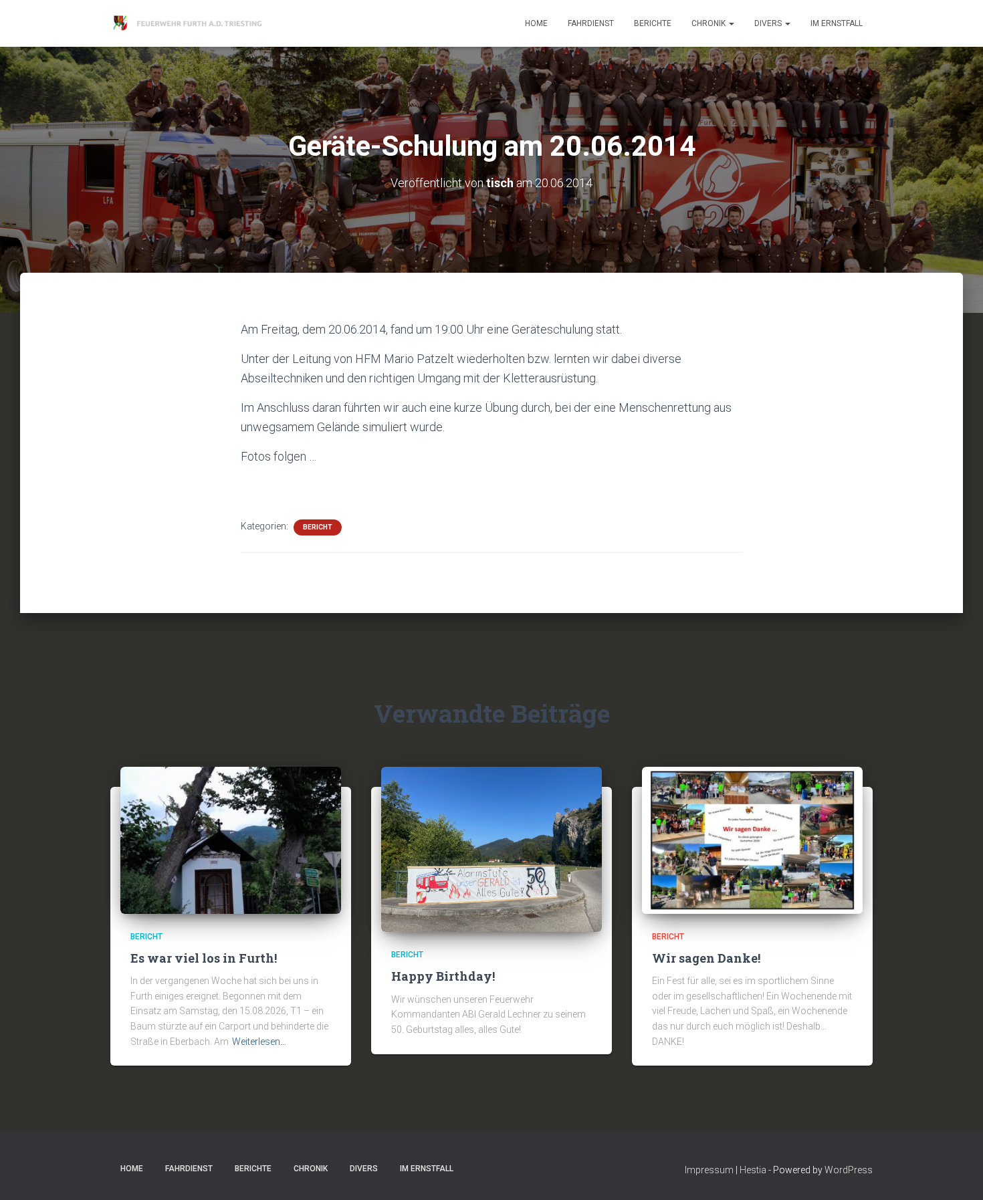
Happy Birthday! (443, 976)
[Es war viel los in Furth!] (230, 839)
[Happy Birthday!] (491, 848)
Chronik (709, 23)
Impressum (709, 1170)
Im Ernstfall (836, 23)
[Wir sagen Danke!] (752, 839)
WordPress (849, 1170)
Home (536, 23)
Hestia (753, 1170)
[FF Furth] (189, 23)
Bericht (317, 527)
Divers (769, 23)
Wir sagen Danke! (706, 958)
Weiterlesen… (259, 1041)
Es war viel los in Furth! (203, 958)
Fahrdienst (591, 23)
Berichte (652, 23)
